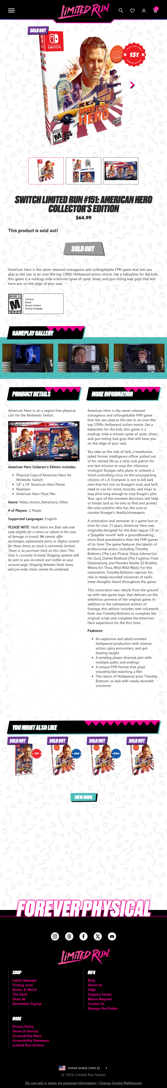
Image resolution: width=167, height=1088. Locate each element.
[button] (35, 84)
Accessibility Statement (30, 1040)
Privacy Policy (23, 1026)
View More (83, 797)
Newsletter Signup (27, 1003)
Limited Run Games (84, 11)
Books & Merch (24, 989)
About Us (95, 985)
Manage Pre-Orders (103, 1008)
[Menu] (11, 10)
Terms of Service (25, 1031)
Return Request (100, 999)
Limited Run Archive (28, 1045)
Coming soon (22, 985)
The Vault (19, 994)
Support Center (100, 994)
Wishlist (132, 10)
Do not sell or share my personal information (61, 1083)
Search (121, 10)
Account (143, 10)
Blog (91, 980)
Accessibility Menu (27, 1035)
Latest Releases (24, 980)
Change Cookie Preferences (120, 1083)
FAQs (92, 989)
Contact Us (96, 1003)
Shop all (18, 999)
